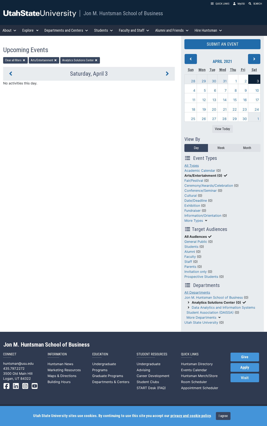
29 (204, 81)
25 (193, 119)
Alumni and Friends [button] (169, 30)
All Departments (197, 292)
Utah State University (201, 322)
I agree (223, 416)
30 (214, 81)
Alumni (189, 251)
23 (245, 109)
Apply (244, 367)
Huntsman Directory (197, 364)
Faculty (190, 256)
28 (193, 81)
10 (257, 90)
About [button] (7, 30)
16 (245, 100)
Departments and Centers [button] (63, 30)
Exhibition (192, 205)
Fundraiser (192, 210)
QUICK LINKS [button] (222, 3)
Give (244, 357)
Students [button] (101, 30)
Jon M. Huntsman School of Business (123, 13)
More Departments (201, 317)
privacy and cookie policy (190, 415)
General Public (195, 241)
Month (247, 148)
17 (257, 100)
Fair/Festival (193, 180)
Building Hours (59, 382)
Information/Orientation (202, 215)
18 (193, 109)
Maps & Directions (62, 376)
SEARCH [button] (257, 3)
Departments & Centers (110, 382)
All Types (191, 165)
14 (225, 100)
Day (196, 148)
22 (235, 109)
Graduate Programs (107, 376)
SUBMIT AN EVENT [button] (222, 44)
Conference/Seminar (200, 190)
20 (214, 109)
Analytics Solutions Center (78, 60)
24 (257, 109)
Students (191, 246)
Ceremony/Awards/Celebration (208, 185)
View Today (222, 129)
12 (204, 100)
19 (204, 109)
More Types (193, 220)
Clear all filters (13, 60)
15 (235, 100)
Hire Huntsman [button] (206, 30)
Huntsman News (60, 364)
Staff (188, 261)
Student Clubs (148, 382)
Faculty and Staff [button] (131, 30)
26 (204, 119)
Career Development (153, 376)
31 (225, 81)
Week (221, 148)
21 (225, 109)
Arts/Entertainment (42, 60)
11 (193, 100)
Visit (245, 378)
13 (214, 100)
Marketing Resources (64, 370)
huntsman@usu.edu (18, 363)
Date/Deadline (195, 200)
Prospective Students (201, 276)
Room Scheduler (194, 382)
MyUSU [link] (241, 3)
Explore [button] (28, 30)
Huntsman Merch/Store (199, 376)
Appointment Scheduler (199, 388)
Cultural (190, 195)
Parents (190, 266)
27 (214, 119)
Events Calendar (194, 370)
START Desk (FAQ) (151, 388)
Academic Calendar (199, 170)
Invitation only (195, 271)
